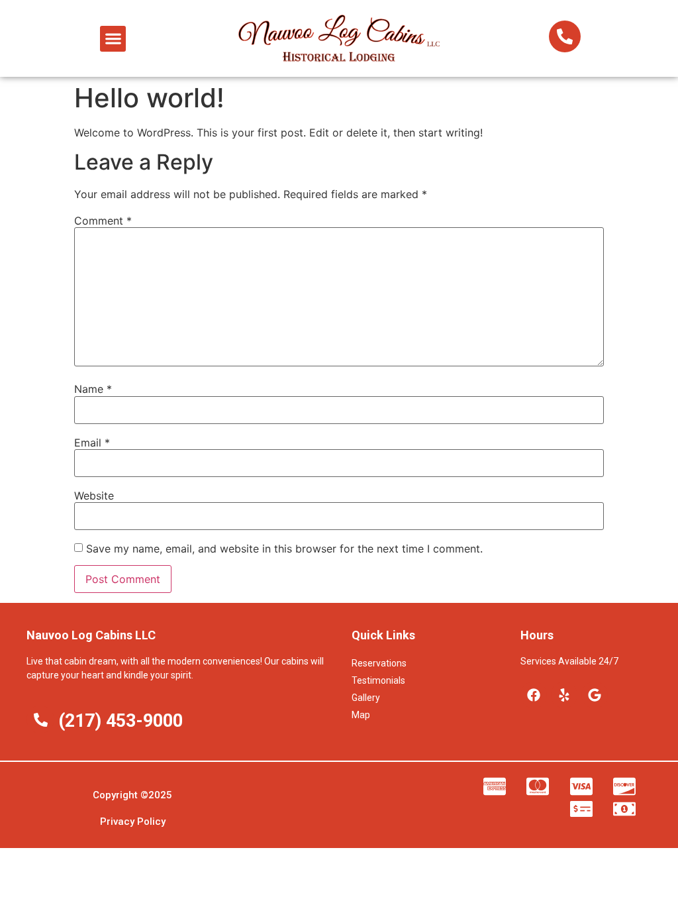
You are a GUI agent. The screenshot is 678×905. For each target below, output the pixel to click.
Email (92, 442)
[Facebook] (533, 695)
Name (93, 389)
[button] (113, 39)
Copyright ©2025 (132, 795)
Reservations (379, 663)
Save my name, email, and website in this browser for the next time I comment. (284, 548)
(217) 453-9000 (120, 720)
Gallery (366, 697)
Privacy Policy (133, 821)
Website (94, 495)
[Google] (594, 695)
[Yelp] (564, 695)
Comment (103, 220)
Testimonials (378, 680)
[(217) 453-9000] (40, 719)
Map (361, 715)
